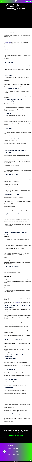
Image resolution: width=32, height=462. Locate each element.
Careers (17, 451)
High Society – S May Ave (11, 450)
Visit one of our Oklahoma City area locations (10, 416)
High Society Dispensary (8, 42)
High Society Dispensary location (11, 351)
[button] (1, 1)
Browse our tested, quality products (8, 394)
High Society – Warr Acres (11, 454)
